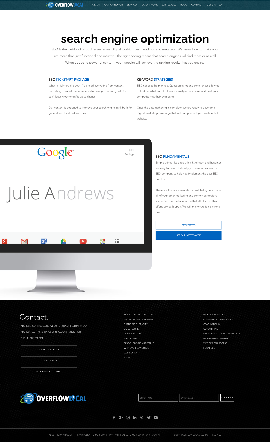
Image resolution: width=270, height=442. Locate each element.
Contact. (34, 317)
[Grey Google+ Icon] (120, 417)
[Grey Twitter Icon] (148, 417)
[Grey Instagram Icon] (127, 417)
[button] (132, 5)
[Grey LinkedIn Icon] (134, 417)
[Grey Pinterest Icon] (141, 417)
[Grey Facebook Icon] (113, 417)
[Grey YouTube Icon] (155, 417)
